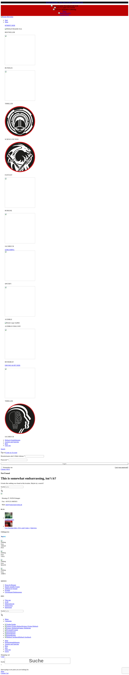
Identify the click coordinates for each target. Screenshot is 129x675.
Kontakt (7, 590)
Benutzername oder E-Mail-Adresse (13, 456)
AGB (6, 602)
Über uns (8, 600)
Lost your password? (121, 467)
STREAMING (9, 250)
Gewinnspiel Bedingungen (13, 592)
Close (2, 657)
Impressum (8, 607)
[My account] (1, 451)
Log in (64, 463)
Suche (3, 487)
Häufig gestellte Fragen (12, 587)
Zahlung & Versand (11, 588)
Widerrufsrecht (9, 604)
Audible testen (9, 520)
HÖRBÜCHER (10, 25)
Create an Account (11, 452)
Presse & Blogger (10, 585)
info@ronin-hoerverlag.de (14, 505)
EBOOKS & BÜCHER (12, 365)
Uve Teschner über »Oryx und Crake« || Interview (21, 528)
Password (4, 460)
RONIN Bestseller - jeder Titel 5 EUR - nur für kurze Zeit (64, 2)
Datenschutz (9, 605)
